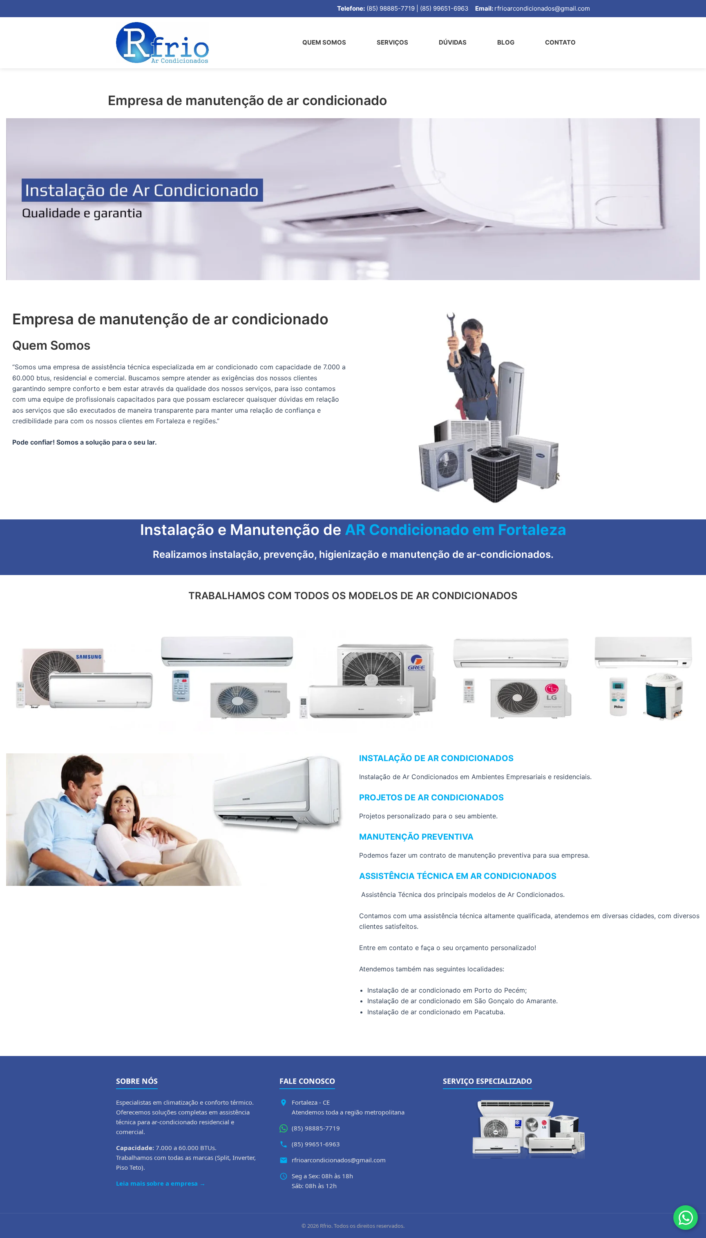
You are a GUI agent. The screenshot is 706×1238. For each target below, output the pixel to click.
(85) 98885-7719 (316, 1128)
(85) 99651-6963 (316, 1144)
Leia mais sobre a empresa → (161, 1183)
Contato (560, 42)
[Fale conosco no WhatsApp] (685, 1217)
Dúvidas (453, 42)
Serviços (392, 42)
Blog (505, 42)
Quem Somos (324, 42)
